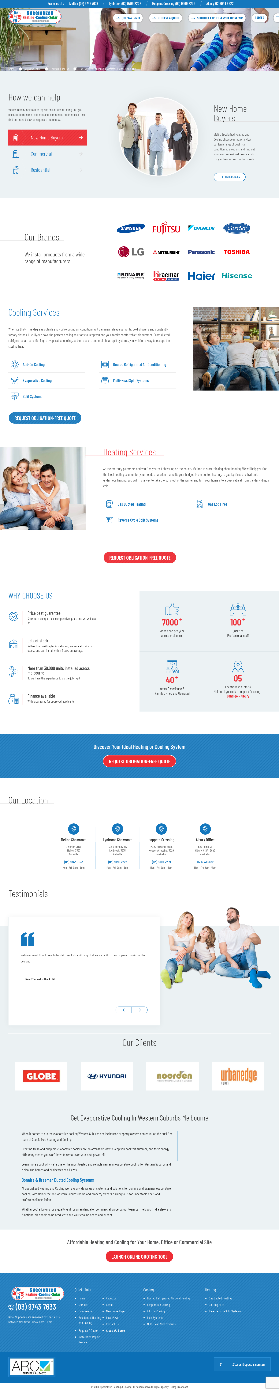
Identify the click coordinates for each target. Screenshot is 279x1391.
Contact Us (112, 1324)
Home (11, 68)
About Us (111, 1298)
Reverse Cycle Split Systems (225, 1311)
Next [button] (140, 1010)
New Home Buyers (116, 1311)
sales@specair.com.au (249, 1364)
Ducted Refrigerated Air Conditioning (168, 1298)
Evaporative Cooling (158, 1304)
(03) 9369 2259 (185, 3)
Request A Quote (88, 1330)
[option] (74, 846)
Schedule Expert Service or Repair (220, 18)
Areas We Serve (32, 68)
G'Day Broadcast (179, 1387)
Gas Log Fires (216, 1304)
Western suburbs (60, 68)
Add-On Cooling (156, 1311)
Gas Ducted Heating (220, 1298)
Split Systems (155, 1317)
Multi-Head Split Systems (161, 1324)
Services (83, 1304)
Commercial (85, 1311)
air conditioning (44, 1214)
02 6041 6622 (224, 3)
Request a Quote (168, 18)
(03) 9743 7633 (88, 3)
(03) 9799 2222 (131, 3)
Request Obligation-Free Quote (45, 417)
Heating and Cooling (59, 1139)
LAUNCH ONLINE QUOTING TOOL (139, 1256)
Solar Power (112, 1317)
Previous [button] (124, 1010)
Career (259, 18)
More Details (232, 176)
